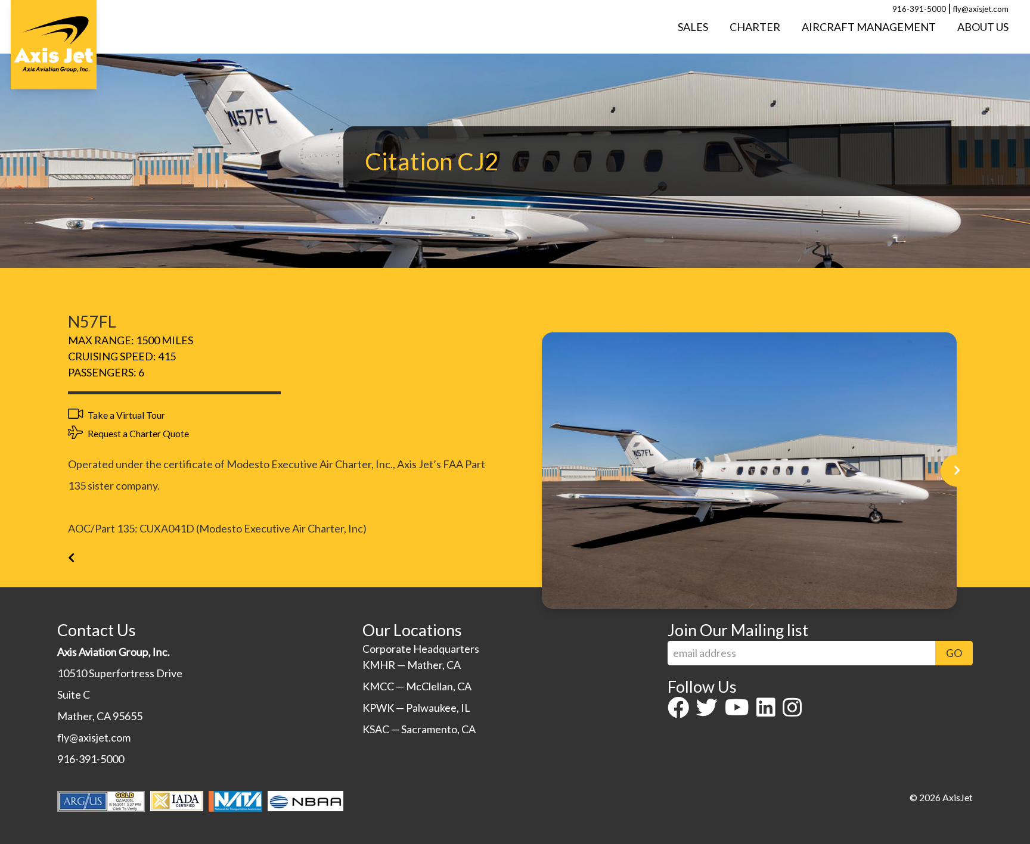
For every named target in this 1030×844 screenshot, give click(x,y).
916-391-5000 (919, 9)
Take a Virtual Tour (125, 415)
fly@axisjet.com (981, 9)
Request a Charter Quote (137, 433)
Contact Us (96, 630)
